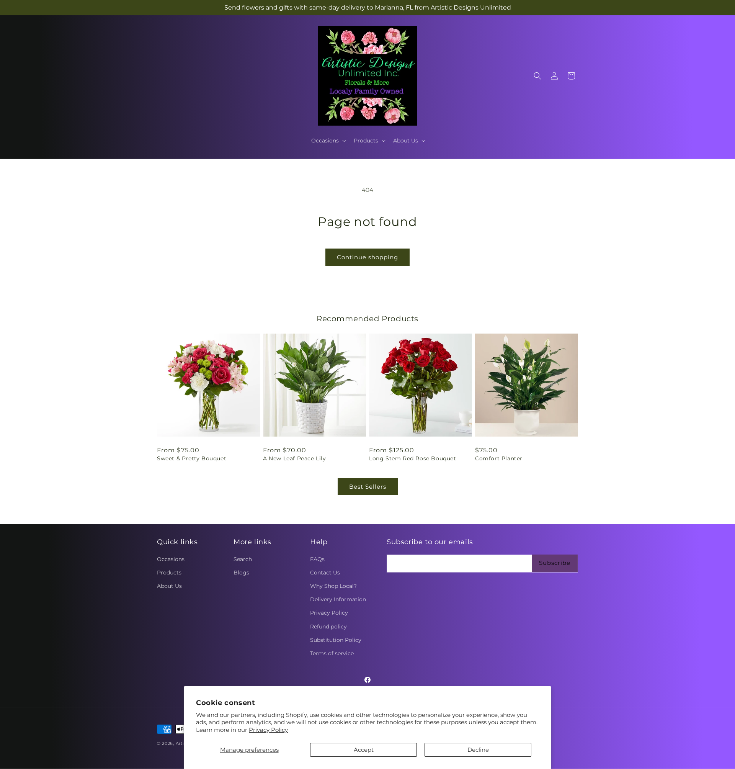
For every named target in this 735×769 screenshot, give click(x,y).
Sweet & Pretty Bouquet (191, 458)
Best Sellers (367, 486)
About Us (169, 585)
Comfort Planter (499, 458)
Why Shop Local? (333, 585)
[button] (328, 141)
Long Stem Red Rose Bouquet (412, 458)
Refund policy (328, 626)
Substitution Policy (335, 639)
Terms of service (332, 653)
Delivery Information (338, 599)
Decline (478, 749)
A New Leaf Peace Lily (294, 458)
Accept (364, 749)
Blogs (241, 572)
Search (243, 559)
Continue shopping (367, 257)
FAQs (317, 559)
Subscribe (554, 562)
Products (169, 572)
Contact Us (325, 572)
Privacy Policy (268, 729)
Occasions (171, 559)
